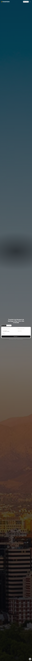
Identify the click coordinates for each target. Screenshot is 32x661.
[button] (9, 331)
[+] (5, 334)
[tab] (3, 325)
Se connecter (26, 1)
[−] (2, 334)
